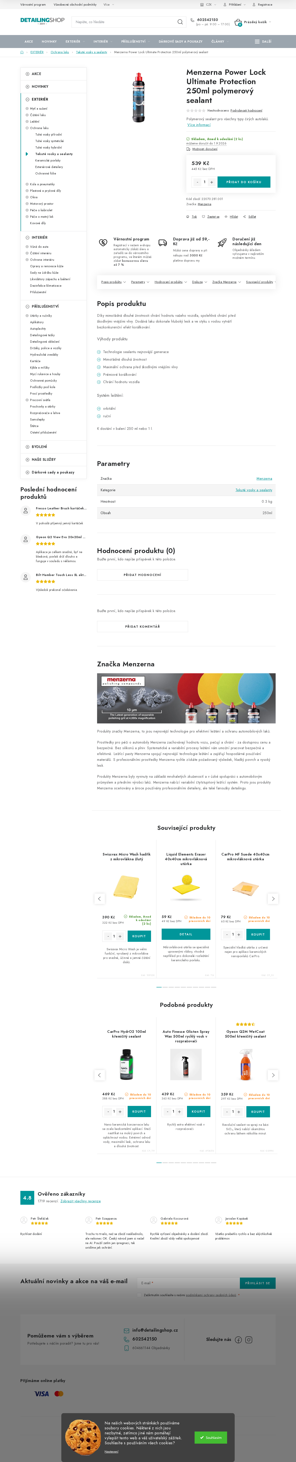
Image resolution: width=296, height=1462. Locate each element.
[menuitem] (28, 41)
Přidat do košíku (244, 182)
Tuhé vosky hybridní (48, 147)
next (273, 899)
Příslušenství (38, 292)
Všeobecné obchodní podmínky (75, 4)
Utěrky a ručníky (41, 316)
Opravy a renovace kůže (46, 266)
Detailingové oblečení (45, 341)
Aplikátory (37, 322)
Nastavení (111, 1451)
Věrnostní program (33, 4)
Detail (186, 934)
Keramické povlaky (48, 160)
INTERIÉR (39, 237)
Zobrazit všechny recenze (80, 1201)
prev (99, 899)
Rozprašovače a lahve (45, 413)
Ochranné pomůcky (43, 380)
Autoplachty (38, 328)
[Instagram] (248, 1339)
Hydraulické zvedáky (44, 354)
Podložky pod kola (42, 387)
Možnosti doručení (205, 149)
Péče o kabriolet (41, 210)
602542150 (207, 20)
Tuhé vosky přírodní (48, 134)
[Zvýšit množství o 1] (212, 182)
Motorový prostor (42, 204)
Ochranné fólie (45, 173)
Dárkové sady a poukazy (53, 472)
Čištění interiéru (41, 253)
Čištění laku (38, 115)
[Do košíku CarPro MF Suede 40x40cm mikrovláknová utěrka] (258, 934)
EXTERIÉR (40, 99)
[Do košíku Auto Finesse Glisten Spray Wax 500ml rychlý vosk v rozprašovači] (199, 1111)
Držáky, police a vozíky (46, 348)
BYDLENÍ (39, 446)
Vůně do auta (39, 247)
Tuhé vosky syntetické (49, 141)
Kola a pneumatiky (42, 184)
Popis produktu (111, 282)
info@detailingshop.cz (155, 1330)
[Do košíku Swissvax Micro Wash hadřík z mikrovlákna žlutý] (139, 936)
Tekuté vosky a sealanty (54, 154)
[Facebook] (238, 1339)
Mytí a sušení (38, 108)
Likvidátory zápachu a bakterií (50, 279)
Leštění (34, 121)
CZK (209, 4)
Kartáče (35, 361)
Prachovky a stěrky (42, 406)
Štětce (34, 426)
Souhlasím (214, 1437)
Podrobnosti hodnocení (246, 110)
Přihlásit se (257, 1283)
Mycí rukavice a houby (45, 374)
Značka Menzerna (224, 282)
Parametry (138, 282)
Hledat (180, 22)
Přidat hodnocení (142, 575)
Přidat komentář (142, 626)
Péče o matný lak (41, 216)
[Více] (263, 41)
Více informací (199, 124)
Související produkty (259, 282)
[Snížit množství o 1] (197, 182)
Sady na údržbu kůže (44, 272)
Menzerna (204, 204)
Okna (33, 197)
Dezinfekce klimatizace (45, 285)
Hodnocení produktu (169, 282)
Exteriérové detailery (49, 167)
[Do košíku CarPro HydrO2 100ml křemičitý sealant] (139, 1111)
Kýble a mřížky (39, 367)
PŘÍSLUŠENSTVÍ (45, 306)
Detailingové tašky (42, 335)
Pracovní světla (40, 400)
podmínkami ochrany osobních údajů (211, 1295)
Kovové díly (38, 223)
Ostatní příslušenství (43, 432)
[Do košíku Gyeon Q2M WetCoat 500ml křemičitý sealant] (258, 1111)
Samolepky (37, 419)
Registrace (265, 4)
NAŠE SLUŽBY (44, 459)
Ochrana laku (39, 128)
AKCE (36, 73)
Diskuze (197, 282)
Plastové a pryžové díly (45, 191)
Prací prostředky (41, 393)
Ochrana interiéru (42, 260)
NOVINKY (40, 86)
